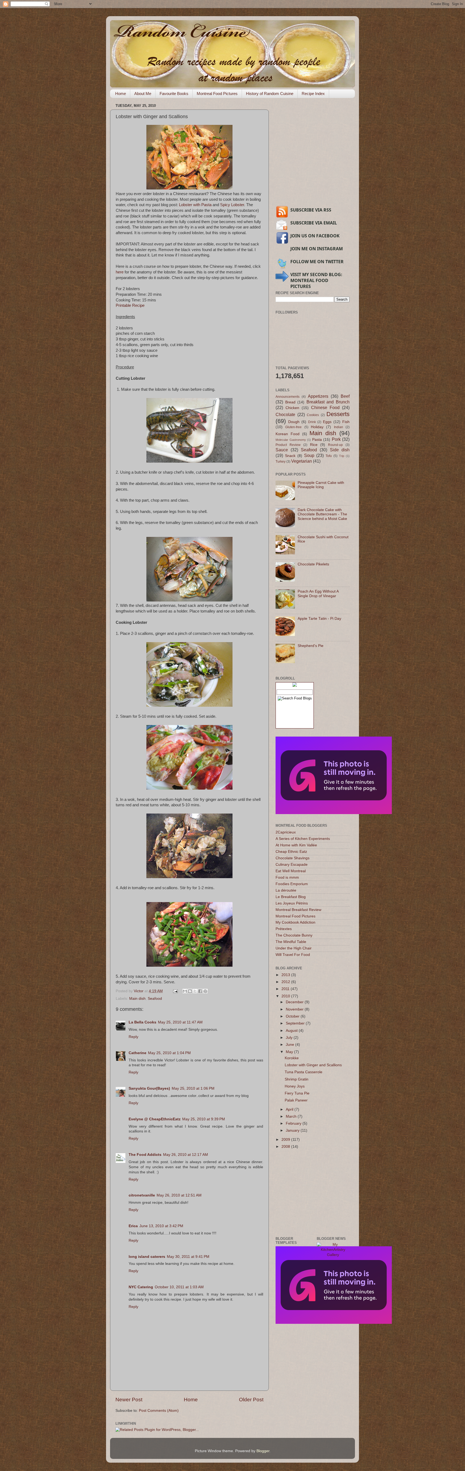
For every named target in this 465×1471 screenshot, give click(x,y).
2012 (286, 982)
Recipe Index (313, 93)
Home (120, 93)
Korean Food (288, 434)
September (296, 1023)
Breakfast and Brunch (328, 401)
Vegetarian (301, 461)
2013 (286, 975)
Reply (133, 1037)
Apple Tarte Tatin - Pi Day (319, 619)
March (292, 1116)
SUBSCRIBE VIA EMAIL (313, 223)
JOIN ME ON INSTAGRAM (316, 249)
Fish (346, 422)
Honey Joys (295, 1086)
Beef (345, 396)
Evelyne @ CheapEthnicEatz (155, 1119)
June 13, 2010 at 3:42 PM (161, 1226)
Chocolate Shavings (292, 858)
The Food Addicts (145, 1155)
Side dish (340, 449)
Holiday (317, 427)
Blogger (262, 1451)
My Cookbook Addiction (295, 922)
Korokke (292, 1058)
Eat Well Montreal (291, 871)
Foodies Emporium (292, 884)
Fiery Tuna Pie (297, 1093)
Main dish (137, 999)
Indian (338, 427)
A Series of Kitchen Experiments (303, 839)
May (290, 1052)
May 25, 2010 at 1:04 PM (169, 1053)
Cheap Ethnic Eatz (291, 852)
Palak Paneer (296, 1100)
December (295, 1002)
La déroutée (286, 890)
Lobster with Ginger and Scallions (313, 1065)
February (294, 1123)
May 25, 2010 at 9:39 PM (203, 1119)
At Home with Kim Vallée (296, 845)
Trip (341, 456)
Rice (314, 445)
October (293, 1016)
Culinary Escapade (292, 865)
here (120, 272)
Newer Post (128, 1399)
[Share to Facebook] (200, 991)
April (290, 1109)
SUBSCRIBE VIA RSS (310, 210)
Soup (309, 455)
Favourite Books (174, 93)
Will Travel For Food (293, 955)
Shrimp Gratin (296, 1079)
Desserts (338, 414)
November (295, 1009)
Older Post (251, 1399)
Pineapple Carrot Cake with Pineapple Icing (321, 485)
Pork (336, 439)
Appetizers (318, 396)
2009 (286, 1140)
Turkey (281, 461)
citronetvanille (142, 1195)
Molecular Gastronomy (291, 439)
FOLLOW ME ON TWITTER (317, 262)
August (292, 1031)
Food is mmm (287, 877)
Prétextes (284, 929)
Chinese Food (325, 407)
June (290, 1045)
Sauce (282, 449)
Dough (294, 422)
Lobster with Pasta (195, 205)
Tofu (329, 456)
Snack (290, 456)
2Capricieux (286, 832)
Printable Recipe (130, 305)
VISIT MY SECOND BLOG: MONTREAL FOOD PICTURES (316, 280)
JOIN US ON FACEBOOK (315, 236)
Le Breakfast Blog (291, 897)
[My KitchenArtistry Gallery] (333, 1255)
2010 (286, 996)
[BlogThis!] (190, 991)
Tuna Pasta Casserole (303, 1072)
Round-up (335, 445)
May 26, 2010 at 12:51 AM (179, 1195)
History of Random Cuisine (269, 93)
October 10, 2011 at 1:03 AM (179, 1287)
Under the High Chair (294, 948)
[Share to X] (195, 991)
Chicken (292, 408)
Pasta (317, 440)
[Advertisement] (316, 162)
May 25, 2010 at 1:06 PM (193, 1088)
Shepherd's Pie (310, 646)
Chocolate (285, 414)
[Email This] (185, 991)
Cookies (313, 415)
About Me (142, 93)
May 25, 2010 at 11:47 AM (180, 1022)
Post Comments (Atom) (159, 1411)
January (293, 1130)
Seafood (155, 999)
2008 (286, 1147)
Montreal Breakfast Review (298, 910)
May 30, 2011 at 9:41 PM (188, 1257)
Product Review (288, 445)
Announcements (288, 397)
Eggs (327, 422)
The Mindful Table (291, 942)
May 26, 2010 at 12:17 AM (185, 1155)
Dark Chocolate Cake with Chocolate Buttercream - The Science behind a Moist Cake (322, 514)
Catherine (137, 1053)
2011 (286, 989)
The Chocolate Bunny (294, 935)
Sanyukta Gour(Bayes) (149, 1088)
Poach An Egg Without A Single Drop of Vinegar (318, 593)
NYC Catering (141, 1287)
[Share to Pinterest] (205, 991)
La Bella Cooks (142, 1022)
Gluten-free (293, 427)
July (290, 1038)
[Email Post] (175, 991)
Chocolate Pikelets (313, 564)
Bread (290, 402)
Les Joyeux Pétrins (292, 903)
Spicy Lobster (232, 205)
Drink (312, 422)
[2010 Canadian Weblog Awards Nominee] (334, 813)
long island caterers (147, 1257)
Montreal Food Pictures (217, 93)
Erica (133, 1226)
